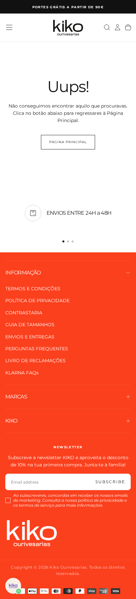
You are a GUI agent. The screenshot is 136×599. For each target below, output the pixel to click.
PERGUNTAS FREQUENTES (36, 349)
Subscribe (110, 481)
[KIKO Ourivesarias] (31, 533)
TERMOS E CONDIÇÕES (32, 289)
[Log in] (117, 27)
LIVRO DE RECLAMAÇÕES (35, 360)
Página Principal (68, 142)
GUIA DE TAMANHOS (29, 325)
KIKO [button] (11, 421)
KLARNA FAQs (22, 373)
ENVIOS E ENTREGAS (29, 337)
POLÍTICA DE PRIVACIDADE (37, 300)
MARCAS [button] (16, 397)
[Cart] (128, 27)
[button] (9, 27)
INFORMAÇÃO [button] (23, 272)
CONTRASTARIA (23, 313)
